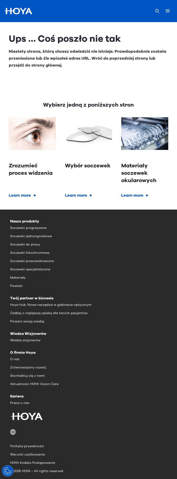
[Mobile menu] (167, 11)
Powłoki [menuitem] (16, 286)
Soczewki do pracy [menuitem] (25, 244)
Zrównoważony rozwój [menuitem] (28, 367)
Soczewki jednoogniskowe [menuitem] (31, 236)
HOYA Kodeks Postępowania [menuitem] (32, 463)
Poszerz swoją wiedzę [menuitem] (27, 321)
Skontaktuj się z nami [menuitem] (27, 376)
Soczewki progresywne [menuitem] (28, 228)
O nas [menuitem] (14, 359)
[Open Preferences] (7, 471)
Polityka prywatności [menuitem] (27, 446)
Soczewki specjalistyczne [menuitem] (30, 269)
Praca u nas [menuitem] (19, 403)
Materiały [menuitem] (18, 277)
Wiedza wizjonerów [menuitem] (25, 340)
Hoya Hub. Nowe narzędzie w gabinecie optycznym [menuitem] (50, 305)
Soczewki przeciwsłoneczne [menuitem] (32, 261)
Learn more (20, 195)
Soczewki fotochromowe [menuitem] (29, 253)
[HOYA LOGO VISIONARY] (18, 11)
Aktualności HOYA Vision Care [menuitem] (34, 384)
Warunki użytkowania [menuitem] (27, 454)
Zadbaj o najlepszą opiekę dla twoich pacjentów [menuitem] (49, 313)
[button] (88, 432)
